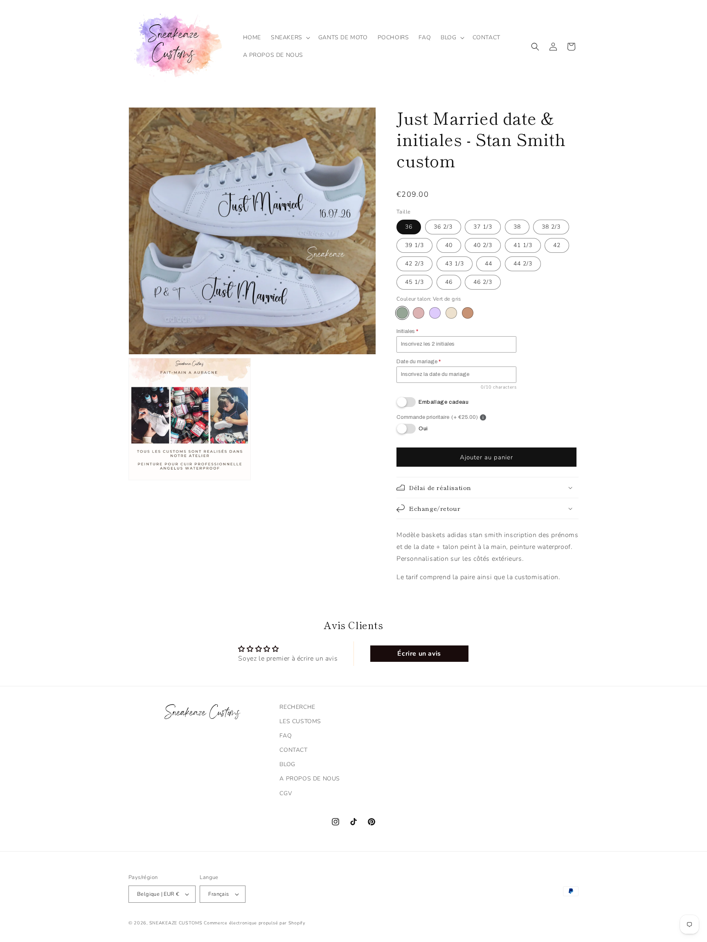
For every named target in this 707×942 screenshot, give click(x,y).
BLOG (287, 764)
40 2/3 (482, 245)
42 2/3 (414, 264)
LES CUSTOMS (300, 721)
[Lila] (435, 313)
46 (449, 282)
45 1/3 (414, 282)
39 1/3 (414, 245)
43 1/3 (454, 264)
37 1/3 (482, 227)
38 (517, 227)
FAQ (285, 736)
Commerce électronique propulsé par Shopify (254, 923)
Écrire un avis (419, 653)
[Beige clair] (451, 313)
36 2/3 (443, 227)
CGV (285, 793)
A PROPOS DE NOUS (309, 778)
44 (488, 264)
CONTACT (293, 750)
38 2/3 (551, 227)
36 (408, 227)
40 (449, 245)
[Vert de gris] (402, 313)
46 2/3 (482, 282)
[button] (289, 37)
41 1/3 (522, 245)
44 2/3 (522, 264)
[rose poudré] (418, 313)
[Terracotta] (467, 313)
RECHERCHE (297, 707)
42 (557, 245)
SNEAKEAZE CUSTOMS (176, 923)
